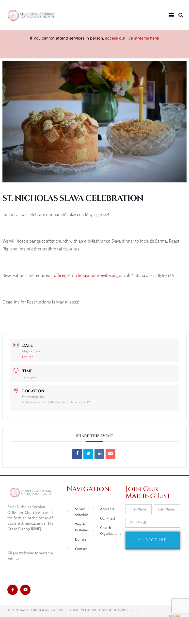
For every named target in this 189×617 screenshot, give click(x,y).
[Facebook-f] (12, 590)
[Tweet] (88, 454)
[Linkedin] (99, 454)
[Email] (110, 454)
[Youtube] (25, 590)
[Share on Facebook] (77, 454)
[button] (171, 15)
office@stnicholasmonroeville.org (86, 275)
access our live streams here (131, 38)
